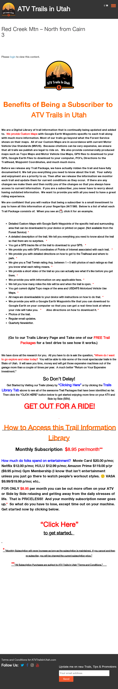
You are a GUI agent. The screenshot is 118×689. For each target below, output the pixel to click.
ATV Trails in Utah (43, 9)
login (13, 56)
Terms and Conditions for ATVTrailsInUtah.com (28, 659)
